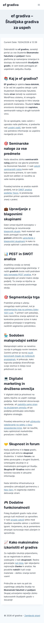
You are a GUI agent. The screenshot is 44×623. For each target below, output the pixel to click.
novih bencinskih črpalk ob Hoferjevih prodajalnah (19, 356)
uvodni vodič (14, 127)
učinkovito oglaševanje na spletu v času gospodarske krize (22, 424)
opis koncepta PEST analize (17, 274)
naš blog (19, 563)
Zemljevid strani (32, 615)
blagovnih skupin (12, 231)
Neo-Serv (8, 490)
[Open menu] (39, 5)
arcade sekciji (17, 520)
